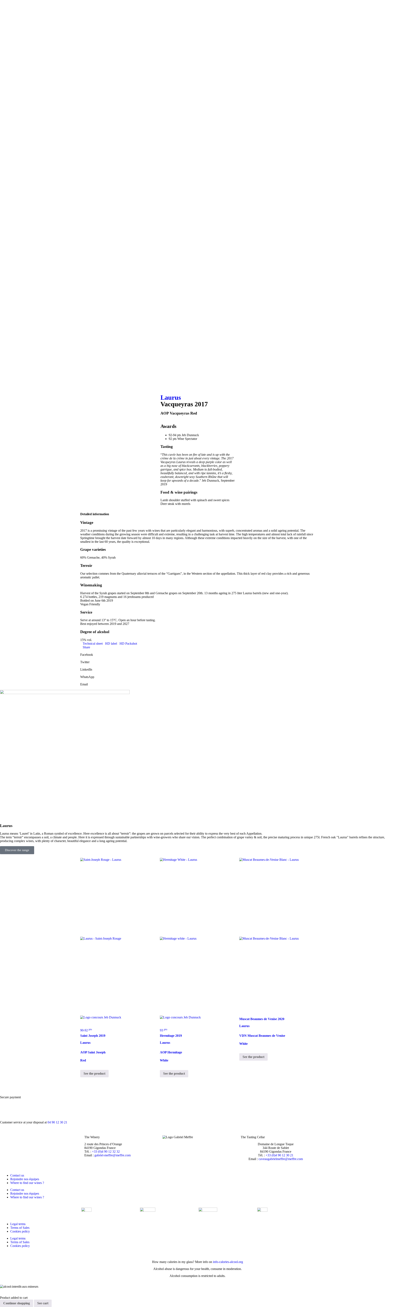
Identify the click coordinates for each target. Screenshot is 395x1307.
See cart (42, 1303)
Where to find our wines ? (27, 1183)
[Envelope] (5, 371)
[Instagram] (5, 349)
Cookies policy (20, 1231)
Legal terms (18, 1224)
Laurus (170, 397)
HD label (111, 643)
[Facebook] (5, 338)
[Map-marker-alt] (5, 382)
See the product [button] (94, 1073)
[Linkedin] (5, 360)
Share (86, 647)
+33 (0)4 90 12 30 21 (279, 1155)
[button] (197, 653)
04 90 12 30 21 (57, 1122)
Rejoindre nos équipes (24, 1179)
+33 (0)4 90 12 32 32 (106, 1151)
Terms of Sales (19, 1227)
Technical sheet (93, 643)
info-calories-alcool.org (228, 1262)
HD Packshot (128, 643)
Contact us (17, 1175)
